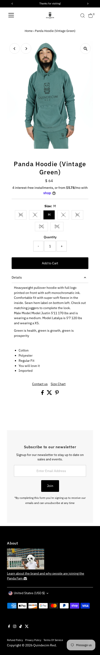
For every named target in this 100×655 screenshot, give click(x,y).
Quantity (50, 237)
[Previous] (14, 48)
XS (23, 215)
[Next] (26, 48)
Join (50, 486)
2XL (43, 227)
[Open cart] (90, 16)
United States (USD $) (29, 593)
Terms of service (53, 640)
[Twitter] (27, 626)
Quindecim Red (44, 645)
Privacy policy (33, 640)
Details (17, 277)
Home (29, 31)
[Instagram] (14, 626)
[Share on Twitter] (50, 394)
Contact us (40, 384)
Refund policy (15, 640)
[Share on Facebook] (42, 394)
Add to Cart (50, 263)
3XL (58, 227)
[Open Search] (82, 16)
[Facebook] (9, 626)
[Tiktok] (20, 626)
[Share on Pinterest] (57, 394)
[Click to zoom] (85, 48)
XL (79, 215)
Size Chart (58, 384)
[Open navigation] (11, 15)
